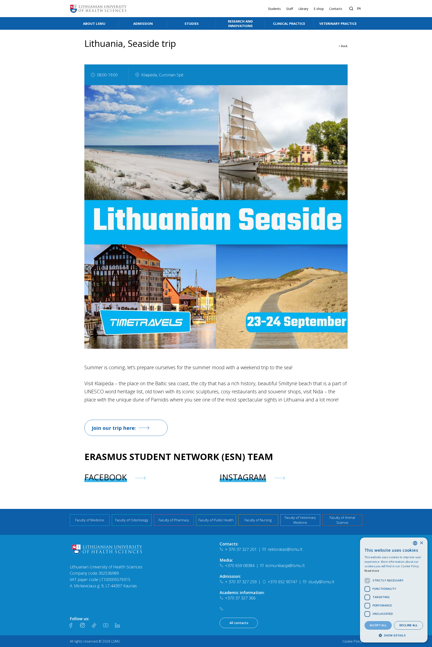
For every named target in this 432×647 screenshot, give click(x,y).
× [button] (421, 543)
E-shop (319, 9)
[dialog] (394, 590)
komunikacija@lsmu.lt (285, 565)
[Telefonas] (222, 609)
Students (274, 9)
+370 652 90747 (282, 581)
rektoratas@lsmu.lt (285, 549)
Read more (371, 571)
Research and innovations (240, 23)
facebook (105, 477)
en (359, 8)
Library (303, 9)
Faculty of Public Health (216, 520)
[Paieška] (351, 8)
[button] (393, 635)
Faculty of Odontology (131, 520)
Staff (289, 9)
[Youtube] (105, 625)
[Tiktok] (94, 625)
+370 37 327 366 (240, 598)
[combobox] (415, 543)
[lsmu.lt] (98, 8)
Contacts (335, 9)
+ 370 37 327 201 (241, 549)
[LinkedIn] (117, 625)
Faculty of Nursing (258, 520)
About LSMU (94, 23)
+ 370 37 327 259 (241, 581)
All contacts (239, 623)
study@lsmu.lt (321, 581)
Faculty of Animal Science (342, 520)
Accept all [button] (378, 625)
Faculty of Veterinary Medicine (300, 520)
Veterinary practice (338, 23)
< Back (343, 46)
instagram (243, 477)
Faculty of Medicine (89, 520)
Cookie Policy (352, 641)
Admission (143, 23)
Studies (191, 23)
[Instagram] (82, 625)
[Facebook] (70, 625)
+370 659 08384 (239, 565)
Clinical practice (289, 23)
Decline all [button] (408, 625)
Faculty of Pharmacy (174, 520)
